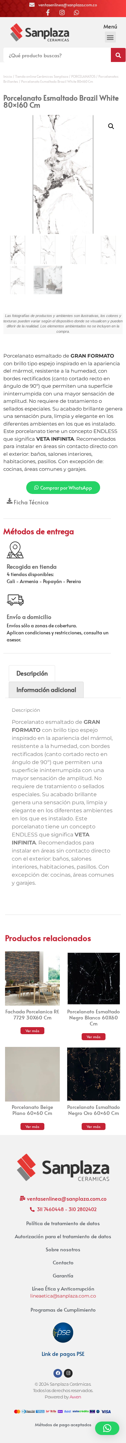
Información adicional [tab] (46, 689)
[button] (110, 37)
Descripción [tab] (32, 673)
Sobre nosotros (63, 1249)
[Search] (118, 55)
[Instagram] (68, 1373)
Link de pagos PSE (63, 1353)
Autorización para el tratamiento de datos (63, 1236)
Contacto (63, 1262)
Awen (75, 1396)
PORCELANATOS (83, 76)
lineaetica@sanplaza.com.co (63, 1296)
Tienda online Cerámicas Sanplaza (41, 76)
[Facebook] (57, 1373)
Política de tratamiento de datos (63, 1223)
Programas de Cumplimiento (63, 1309)
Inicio (7, 76)
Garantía (63, 1275)
